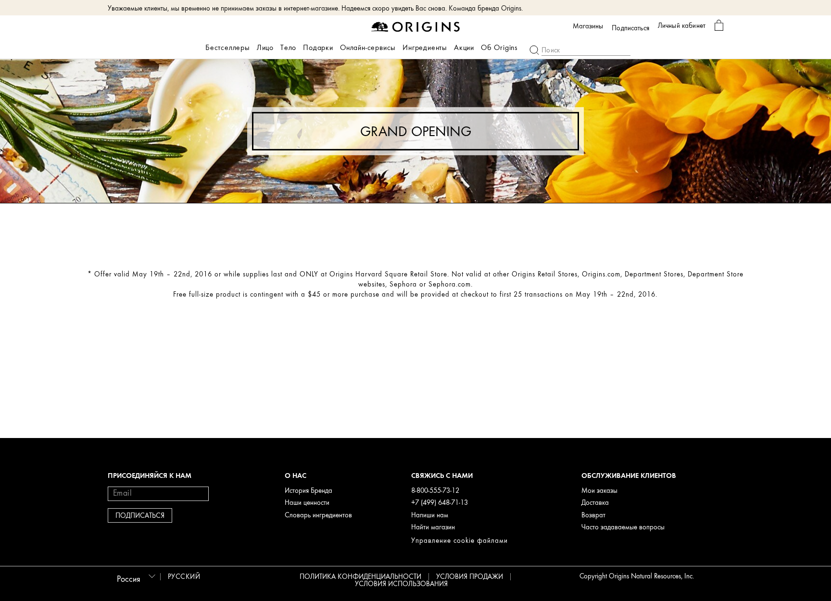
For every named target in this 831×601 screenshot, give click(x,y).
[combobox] (134, 576)
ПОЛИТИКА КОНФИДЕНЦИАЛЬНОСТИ (360, 577)
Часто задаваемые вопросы (623, 527)
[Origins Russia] (415, 26)
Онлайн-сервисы (368, 47)
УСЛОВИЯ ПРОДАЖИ (469, 577)
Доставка (595, 503)
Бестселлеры (227, 47)
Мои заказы (599, 491)
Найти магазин (433, 527)
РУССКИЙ (184, 577)
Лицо (265, 47)
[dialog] (719, 26)
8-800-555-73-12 (435, 491)
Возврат (593, 515)
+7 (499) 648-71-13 (439, 503)
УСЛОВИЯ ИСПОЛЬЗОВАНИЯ (401, 584)
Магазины (588, 26)
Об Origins (499, 47)
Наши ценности (307, 503)
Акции (464, 47)
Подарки (318, 47)
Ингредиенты (425, 47)
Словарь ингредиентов (318, 515)
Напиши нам (429, 515)
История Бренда (308, 491)
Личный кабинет (681, 25)
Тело (288, 47)
